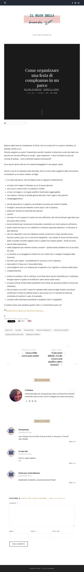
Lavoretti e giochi (51, 89)
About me (8, 330)
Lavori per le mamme (61, 330)
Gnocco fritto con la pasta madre (23, 353)
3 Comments (40, 93)
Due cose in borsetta (33, 89)
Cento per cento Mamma (29, 473)
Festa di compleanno (44, 330)
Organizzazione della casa (14, 334)
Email (34, 531)
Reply (71, 441)
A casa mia (23, 451)
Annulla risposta (57, 498)
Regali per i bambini (33, 334)
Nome (12, 531)
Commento (13, 503)
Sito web (55, 531)
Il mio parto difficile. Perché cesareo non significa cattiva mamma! (61, 358)
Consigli (18, 330)
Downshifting (28, 330)
